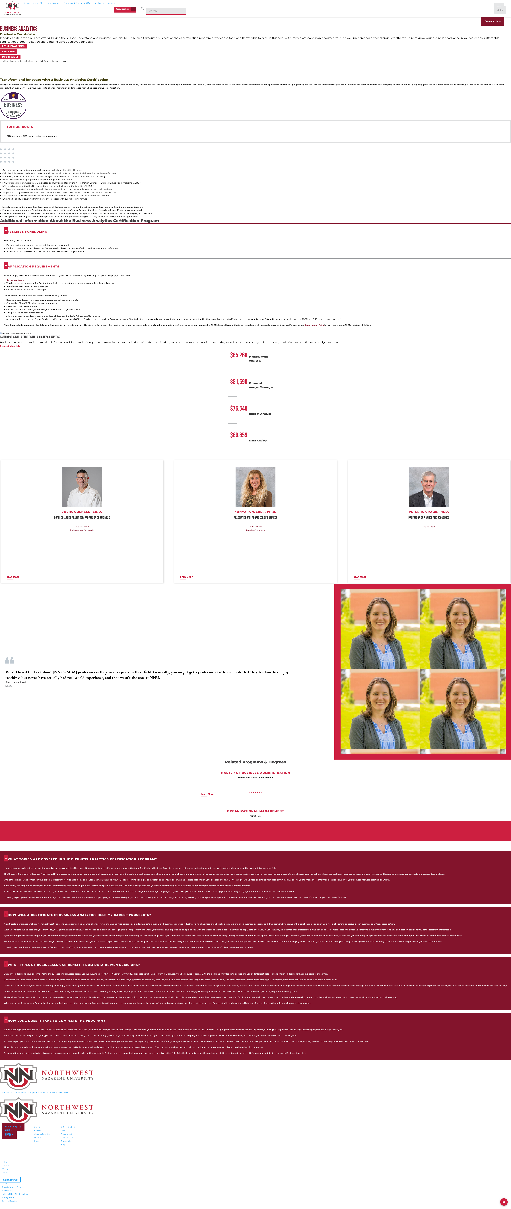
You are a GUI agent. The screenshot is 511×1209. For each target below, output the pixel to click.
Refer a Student (68, 1127)
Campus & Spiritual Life (38, 1092)
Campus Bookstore (42, 1134)
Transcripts (66, 1141)
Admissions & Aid (9, 1092)
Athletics (53, 1092)
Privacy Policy (8, 1197)
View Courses (7, 74)
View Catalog (25, 75)
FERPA (4, 1183)
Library (37, 1137)
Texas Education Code (11, 1187)
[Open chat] (504, 1202)
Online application (15, 280)
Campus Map (67, 1137)
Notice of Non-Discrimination (15, 1194)
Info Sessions (10, 56)
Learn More (207, 794)
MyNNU (37, 1127)
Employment (66, 1134)
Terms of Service (9, 1201)
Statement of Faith (314, 325)
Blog (63, 1144)
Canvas (37, 1130)
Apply (8, 1135)
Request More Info (13, 46)
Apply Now (8, 51)
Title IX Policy (7, 1190)
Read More (13, 577)
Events (37, 1141)
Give (63, 1130)
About (60, 1092)
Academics (23, 1092)
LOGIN (500, 10)
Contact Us (491, 21)
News (66, 1092)
